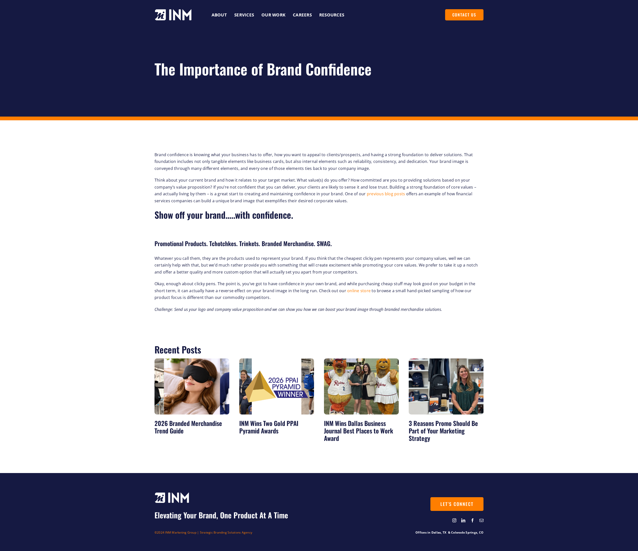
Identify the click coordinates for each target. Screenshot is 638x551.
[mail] (481, 520)
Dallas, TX (439, 532)
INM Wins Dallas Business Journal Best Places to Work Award (358, 430)
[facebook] (473, 520)
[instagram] (454, 520)
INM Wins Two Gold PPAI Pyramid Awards (268, 426)
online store (359, 290)
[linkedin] (463, 520)
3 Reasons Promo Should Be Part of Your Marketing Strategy (443, 430)
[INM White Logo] (173, 11)
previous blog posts (386, 194)
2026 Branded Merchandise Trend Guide (188, 426)
